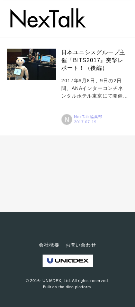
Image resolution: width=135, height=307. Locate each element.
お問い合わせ (80, 245)
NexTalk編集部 (88, 117)
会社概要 (49, 245)
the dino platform (74, 287)
